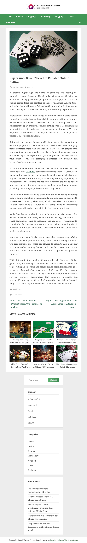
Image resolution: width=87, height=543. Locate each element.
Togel (30, 411)
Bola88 (31, 423)
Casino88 (30, 172)
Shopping (31, 16)
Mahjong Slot (34, 399)
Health (19, 16)
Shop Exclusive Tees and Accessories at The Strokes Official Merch (43, 527)
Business (10, 22)
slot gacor (32, 417)
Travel (70, 16)
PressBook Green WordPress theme (64, 540)
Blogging (59, 16)
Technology (45, 16)
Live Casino (17, 295)
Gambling (16, 289)
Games (9, 16)
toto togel (32, 405)
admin (30, 87)
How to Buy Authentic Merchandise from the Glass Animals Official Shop (40, 508)
